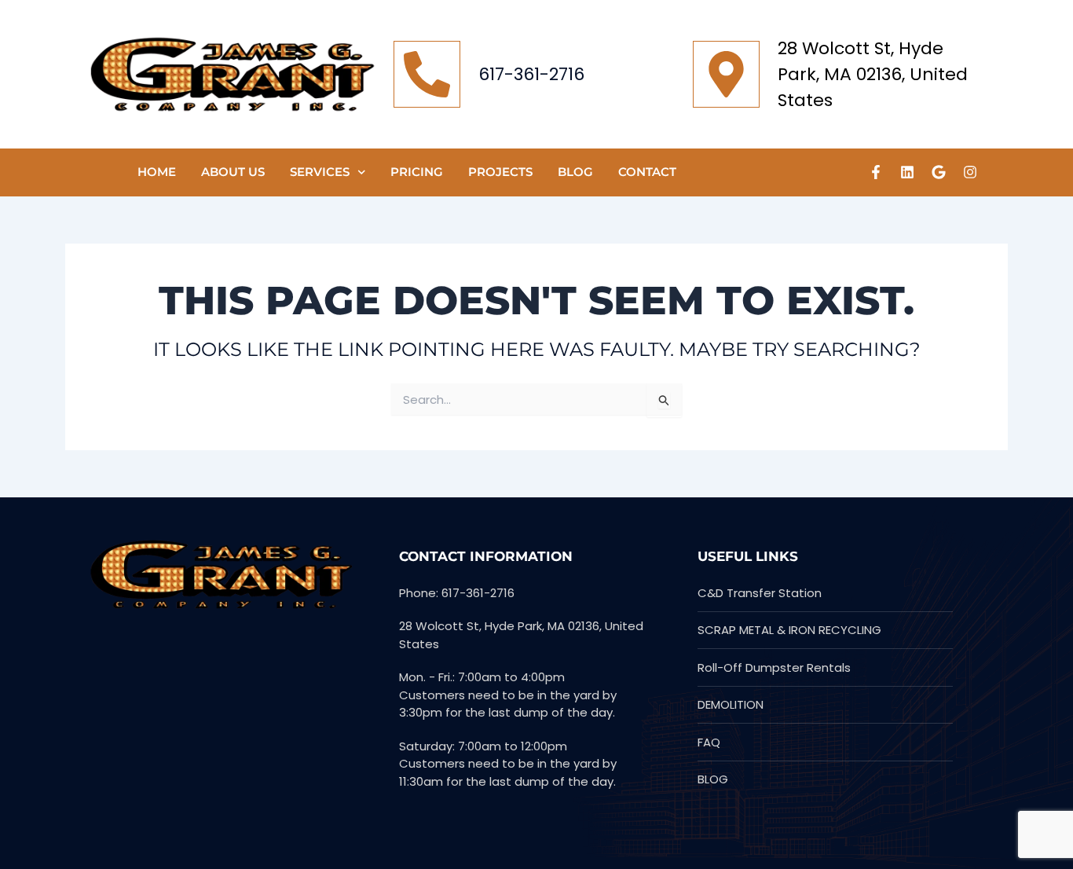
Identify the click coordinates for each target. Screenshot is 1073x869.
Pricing (416, 171)
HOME (156, 171)
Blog (575, 171)
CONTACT (647, 171)
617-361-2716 (531, 74)
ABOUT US (233, 171)
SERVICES (320, 171)
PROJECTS (500, 171)
